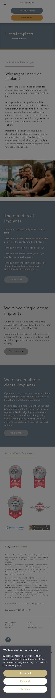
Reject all (25, 681)
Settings (25, 689)
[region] (25, 672)
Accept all (25, 673)
